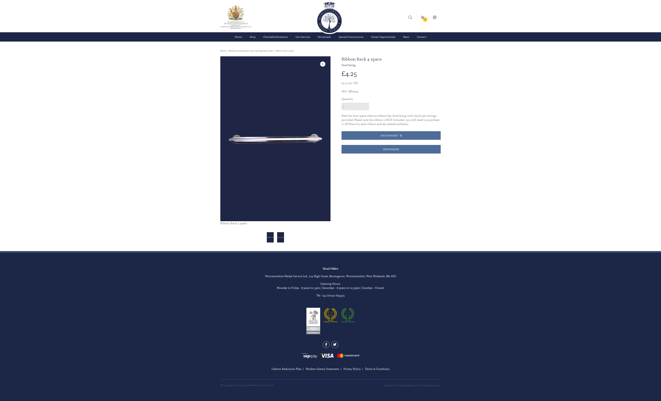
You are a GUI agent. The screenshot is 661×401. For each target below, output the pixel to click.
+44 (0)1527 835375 (333, 295)
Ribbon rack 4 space (285, 51)
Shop (253, 36)
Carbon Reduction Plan (286, 369)
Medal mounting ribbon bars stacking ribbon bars (251, 51)
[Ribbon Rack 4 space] (270, 237)
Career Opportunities (383, 36)
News (406, 36)
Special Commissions (351, 36)
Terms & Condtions (377, 369)
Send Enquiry (391, 149)
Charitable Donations (275, 36)
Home (238, 36)
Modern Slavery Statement (322, 369)
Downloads (324, 36)
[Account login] (435, 17)
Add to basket (389, 135)
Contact (421, 36)
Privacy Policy (352, 369)
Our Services (303, 36)
